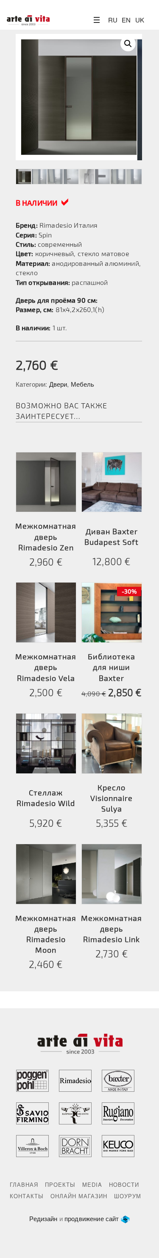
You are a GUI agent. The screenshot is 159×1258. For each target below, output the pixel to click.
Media (92, 1184)
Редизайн (43, 1218)
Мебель (83, 383)
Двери (58, 383)
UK (139, 19)
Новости (124, 1184)
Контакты (27, 1196)
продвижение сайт (91, 1218)
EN (126, 19)
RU (112, 19)
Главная (24, 1184)
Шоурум (127, 1196)
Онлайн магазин (78, 1196)
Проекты (60, 1184)
